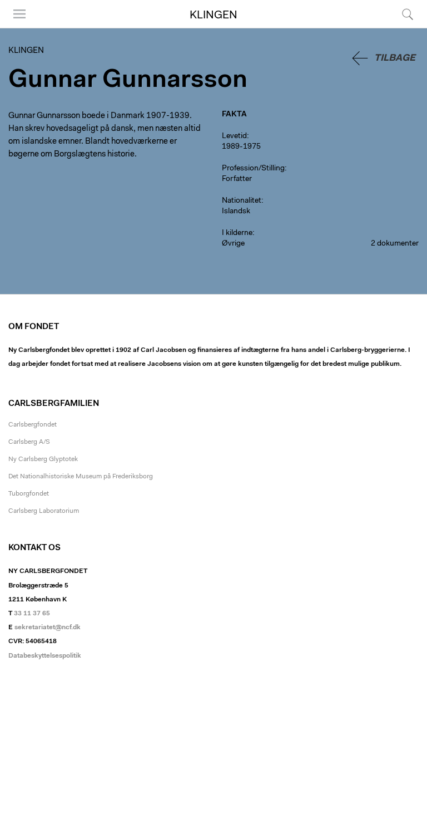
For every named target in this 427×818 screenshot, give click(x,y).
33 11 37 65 (32, 613)
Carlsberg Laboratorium (43, 511)
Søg (401, 27)
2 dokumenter (395, 244)
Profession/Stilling (253, 169)
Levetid (234, 136)
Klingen (213, 15)
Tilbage (394, 58)
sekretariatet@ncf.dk (47, 627)
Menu (16, 27)
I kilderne (237, 233)
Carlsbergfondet (32, 425)
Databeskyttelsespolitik (44, 656)
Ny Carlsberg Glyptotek (43, 459)
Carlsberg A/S (29, 442)
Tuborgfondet (28, 494)
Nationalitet (241, 201)
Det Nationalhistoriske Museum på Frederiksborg (80, 476)
